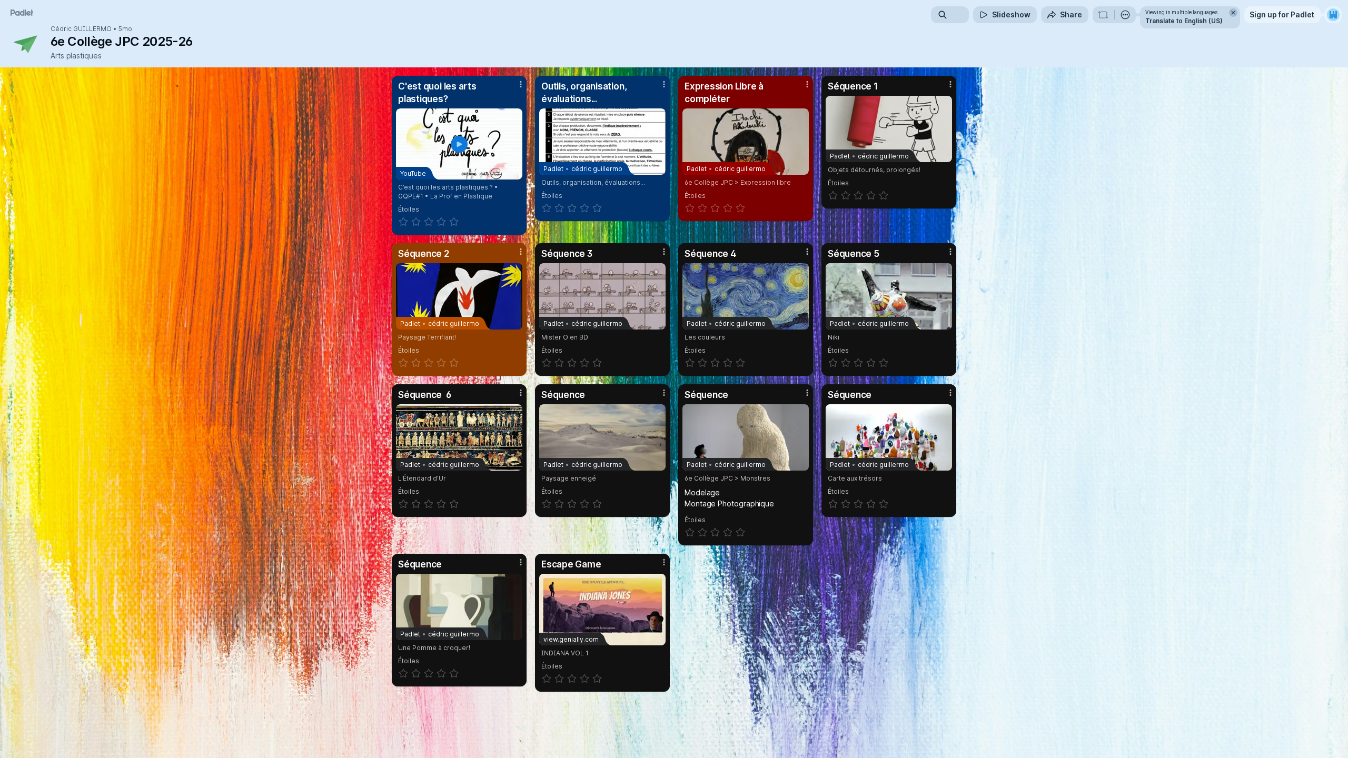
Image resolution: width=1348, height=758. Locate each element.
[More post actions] (521, 84)
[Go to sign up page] (1333, 14)
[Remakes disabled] (1103, 14)
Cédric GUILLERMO (81, 29)
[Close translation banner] (1233, 12)
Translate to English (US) (1184, 21)
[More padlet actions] (1125, 14)
